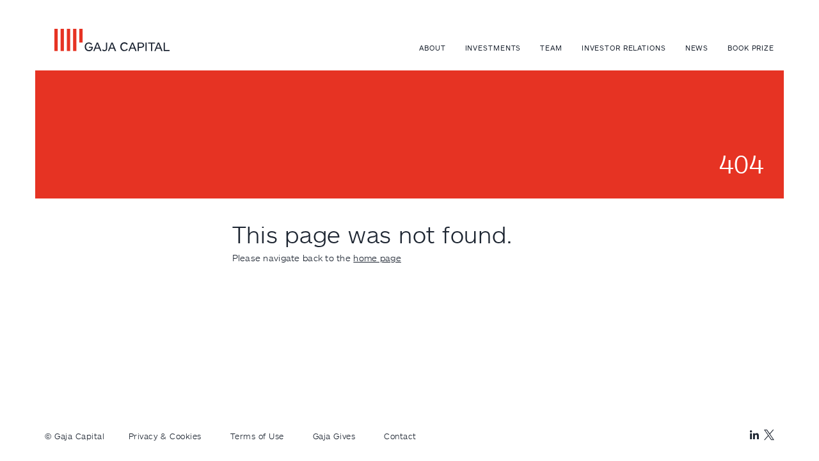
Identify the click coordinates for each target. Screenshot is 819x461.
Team (551, 48)
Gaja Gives (334, 436)
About (432, 48)
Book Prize (751, 48)
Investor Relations (624, 48)
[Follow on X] (769, 434)
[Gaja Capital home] (107, 40)
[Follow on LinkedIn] (754, 435)
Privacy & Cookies (165, 436)
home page (377, 257)
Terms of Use (257, 436)
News (697, 48)
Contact (400, 436)
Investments (493, 48)
